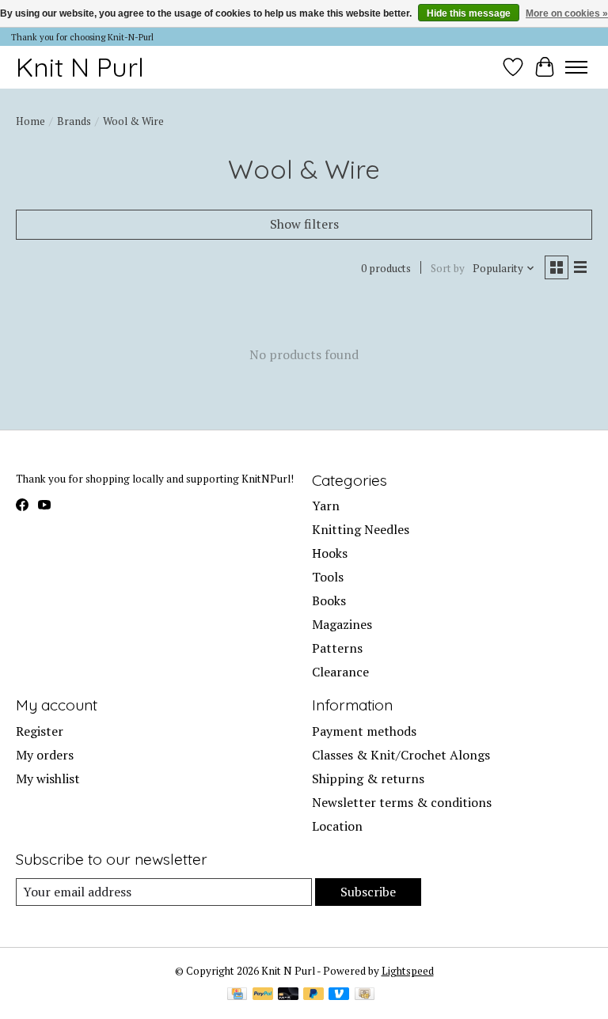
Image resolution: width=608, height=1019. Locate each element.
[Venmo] (339, 995)
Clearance (340, 671)
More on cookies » (567, 13)
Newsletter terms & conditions (402, 802)
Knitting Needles (360, 529)
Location (337, 826)
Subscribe (368, 891)
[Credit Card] (237, 995)
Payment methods (364, 731)
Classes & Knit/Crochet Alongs (401, 754)
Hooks (330, 553)
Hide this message (469, 13)
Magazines (342, 624)
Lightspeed (408, 971)
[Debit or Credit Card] (288, 995)
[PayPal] (263, 995)
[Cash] (364, 995)
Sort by (448, 268)
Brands (74, 121)
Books (329, 600)
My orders (45, 754)
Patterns (337, 648)
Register (39, 731)
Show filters (304, 224)
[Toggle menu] (576, 67)
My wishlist (48, 778)
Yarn (326, 505)
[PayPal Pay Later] (313, 995)
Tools (328, 576)
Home (30, 121)
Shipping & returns (368, 778)
